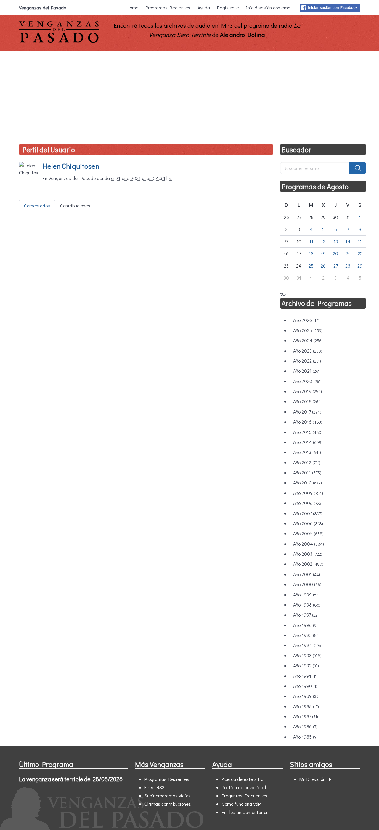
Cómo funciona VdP (241, 804)
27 (335, 265)
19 (323, 253)
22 (360, 253)
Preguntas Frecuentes (244, 795)
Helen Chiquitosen (71, 166)
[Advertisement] (189, 95)
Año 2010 (307, 482)
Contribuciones (75, 205)
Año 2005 (308, 533)
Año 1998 (306, 605)
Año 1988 (306, 706)
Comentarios (37, 205)
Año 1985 (305, 737)
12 (323, 241)
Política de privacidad (244, 787)
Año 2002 (308, 564)
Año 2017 (307, 411)
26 (323, 265)
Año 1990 (305, 686)
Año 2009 (308, 493)
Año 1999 (306, 594)
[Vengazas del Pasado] (59, 41)
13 (335, 241)
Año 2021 (307, 371)
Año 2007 (307, 513)
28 (347, 265)
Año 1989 (306, 696)
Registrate (228, 7)
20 (335, 253)
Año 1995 (306, 635)
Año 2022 (307, 361)
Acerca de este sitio (242, 779)
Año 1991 (305, 676)
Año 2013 (307, 452)
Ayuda (203, 7)
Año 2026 (307, 320)
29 (359, 265)
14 (347, 241)
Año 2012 (306, 462)
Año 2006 (308, 523)
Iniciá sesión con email (269, 7)
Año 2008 (307, 503)
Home (133, 7)
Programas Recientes (168, 7)
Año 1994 (307, 645)
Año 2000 (307, 584)
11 (311, 241)
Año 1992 (306, 665)
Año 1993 (307, 655)
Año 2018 (307, 401)
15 (360, 241)
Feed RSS (154, 787)
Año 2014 (307, 442)
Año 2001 (306, 574)
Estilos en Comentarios (245, 812)
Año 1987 (305, 716)
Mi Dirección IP (315, 779)
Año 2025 (307, 330)
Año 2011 (307, 472)
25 (311, 265)
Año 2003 (307, 554)
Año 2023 (307, 351)
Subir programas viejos (167, 795)
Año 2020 (307, 381)
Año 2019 (307, 391)
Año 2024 (308, 340)
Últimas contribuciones (167, 804)
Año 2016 (307, 422)
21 (348, 253)
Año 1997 (306, 615)
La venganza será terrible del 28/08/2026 (71, 779)
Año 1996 (305, 625)
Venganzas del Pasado (42, 7)
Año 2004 (308, 544)
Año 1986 (305, 726)
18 (311, 253)
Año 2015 (307, 432)
